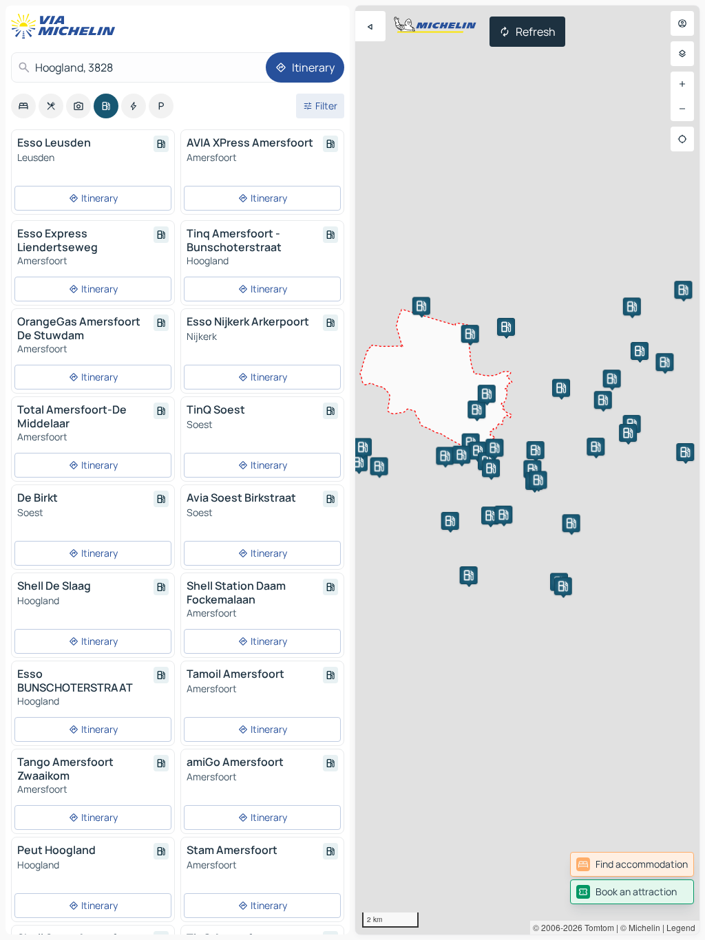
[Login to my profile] (682, 23)
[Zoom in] (682, 84)
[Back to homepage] (66, 26)
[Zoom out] (682, 108)
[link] (632, 864)
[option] (23, 106)
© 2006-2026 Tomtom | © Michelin (596, 927)
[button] (469, 575)
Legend (680, 927)
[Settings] (682, 53)
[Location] (682, 139)
